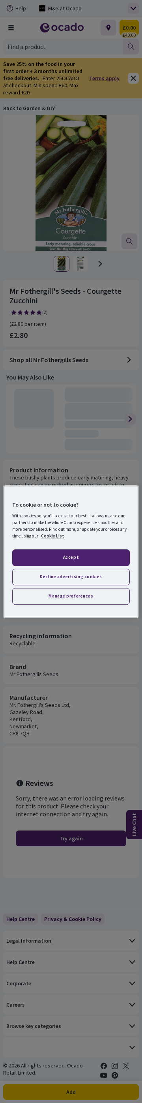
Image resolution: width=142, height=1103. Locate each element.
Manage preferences (71, 596)
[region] (71, 551)
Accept (71, 557)
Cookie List (52, 536)
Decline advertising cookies (71, 576)
